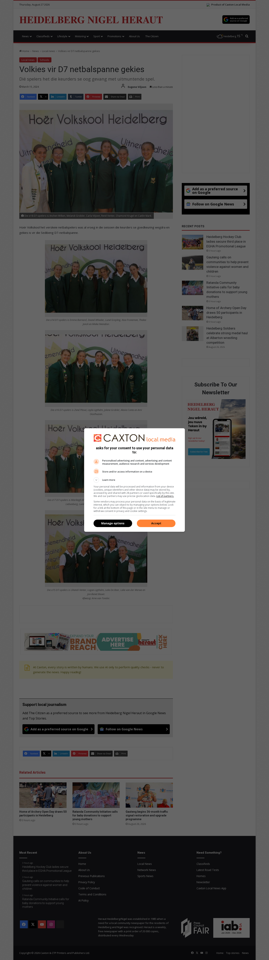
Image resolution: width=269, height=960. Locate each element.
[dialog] (134, 480)
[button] (134, 480)
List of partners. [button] (165, 496)
